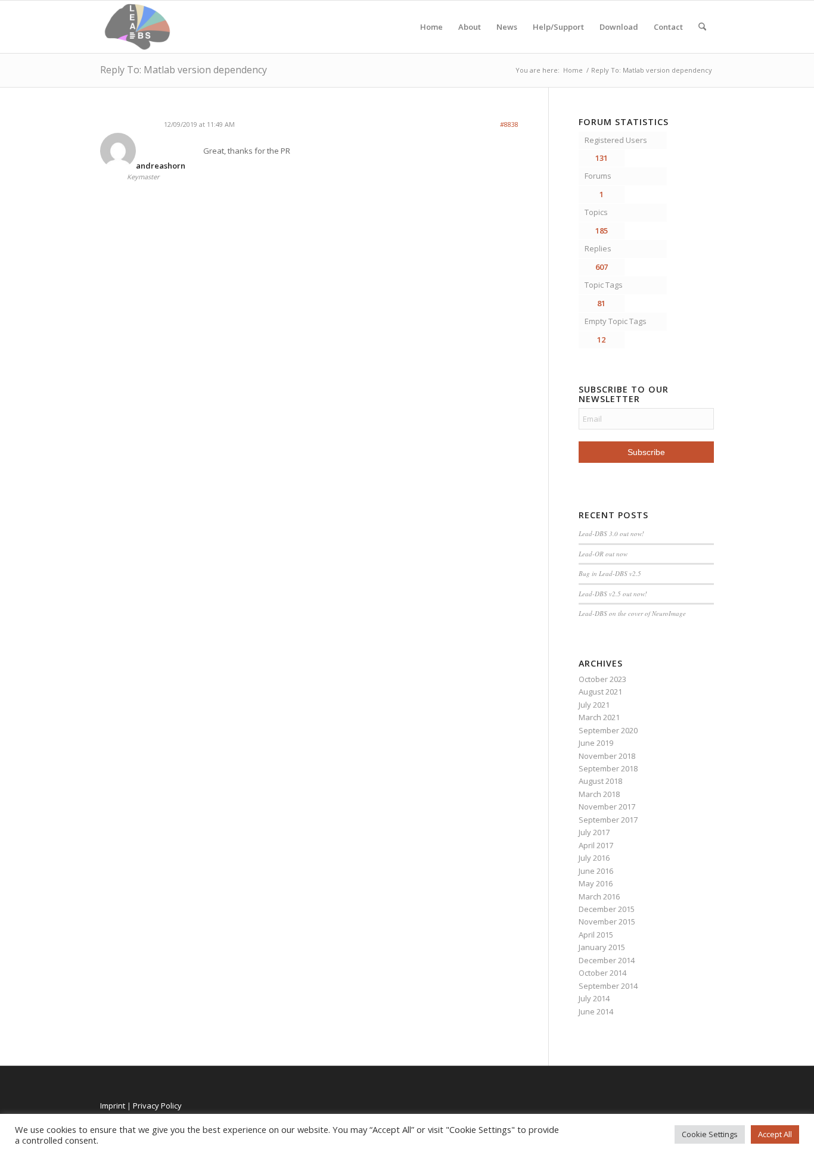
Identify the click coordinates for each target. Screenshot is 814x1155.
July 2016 (594, 857)
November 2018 (607, 756)
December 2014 (607, 960)
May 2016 (596, 883)
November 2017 (607, 806)
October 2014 (602, 972)
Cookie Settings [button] (710, 1134)
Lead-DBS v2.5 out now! (613, 593)
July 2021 (594, 704)
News (506, 26)
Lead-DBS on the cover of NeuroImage (632, 613)
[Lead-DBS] (137, 27)
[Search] (702, 27)
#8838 (509, 124)
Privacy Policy (157, 1105)
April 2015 (596, 934)
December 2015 (607, 909)
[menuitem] (702, 27)
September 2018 (608, 768)
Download (618, 26)
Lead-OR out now (603, 553)
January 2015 (602, 947)
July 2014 (594, 998)
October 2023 (602, 679)
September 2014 (608, 985)
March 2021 (599, 717)
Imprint (112, 1105)
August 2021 (600, 691)
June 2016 (596, 871)
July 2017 (594, 832)
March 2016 (599, 896)
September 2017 (608, 819)
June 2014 (596, 1011)
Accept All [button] (775, 1134)
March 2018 (599, 794)
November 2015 (607, 921)
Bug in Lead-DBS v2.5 (610, 573)
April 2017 (596, 845)
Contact (668, 26)
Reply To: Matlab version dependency (183, 69)
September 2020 (608, 730)
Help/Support (558, 26)
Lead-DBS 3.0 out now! (611, 533)
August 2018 (600, 781)
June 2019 (596, 742)
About (469, 26)
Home (431, 26)
